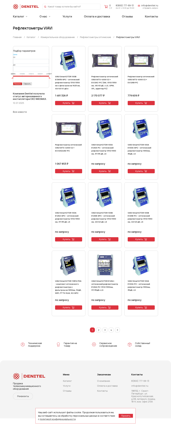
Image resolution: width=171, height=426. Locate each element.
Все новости (20, 111)
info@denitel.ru (149, 5)
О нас (43, 16)
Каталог (18, 16)
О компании (103, 380)
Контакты (151, 16)
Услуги (67, 16)
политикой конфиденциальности (58, 419)
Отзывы (127, 16)
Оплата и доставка (97, 16)
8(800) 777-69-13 (125, 5)
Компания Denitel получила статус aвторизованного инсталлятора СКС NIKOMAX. (30, 96)
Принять (125, 415)
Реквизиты (23, 396)
